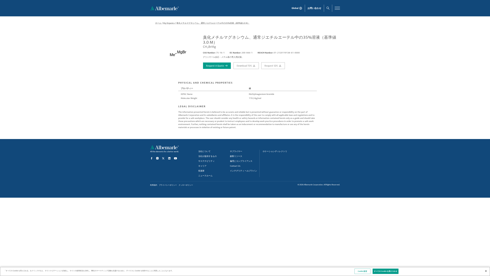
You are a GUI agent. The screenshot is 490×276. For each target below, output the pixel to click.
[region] (245, 271)
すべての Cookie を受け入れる (385, 271)
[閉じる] (486, 271)
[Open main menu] (337, 8)
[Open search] (328, 8)
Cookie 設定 (362, 271)
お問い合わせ (314, 8)
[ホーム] (164, 8)
